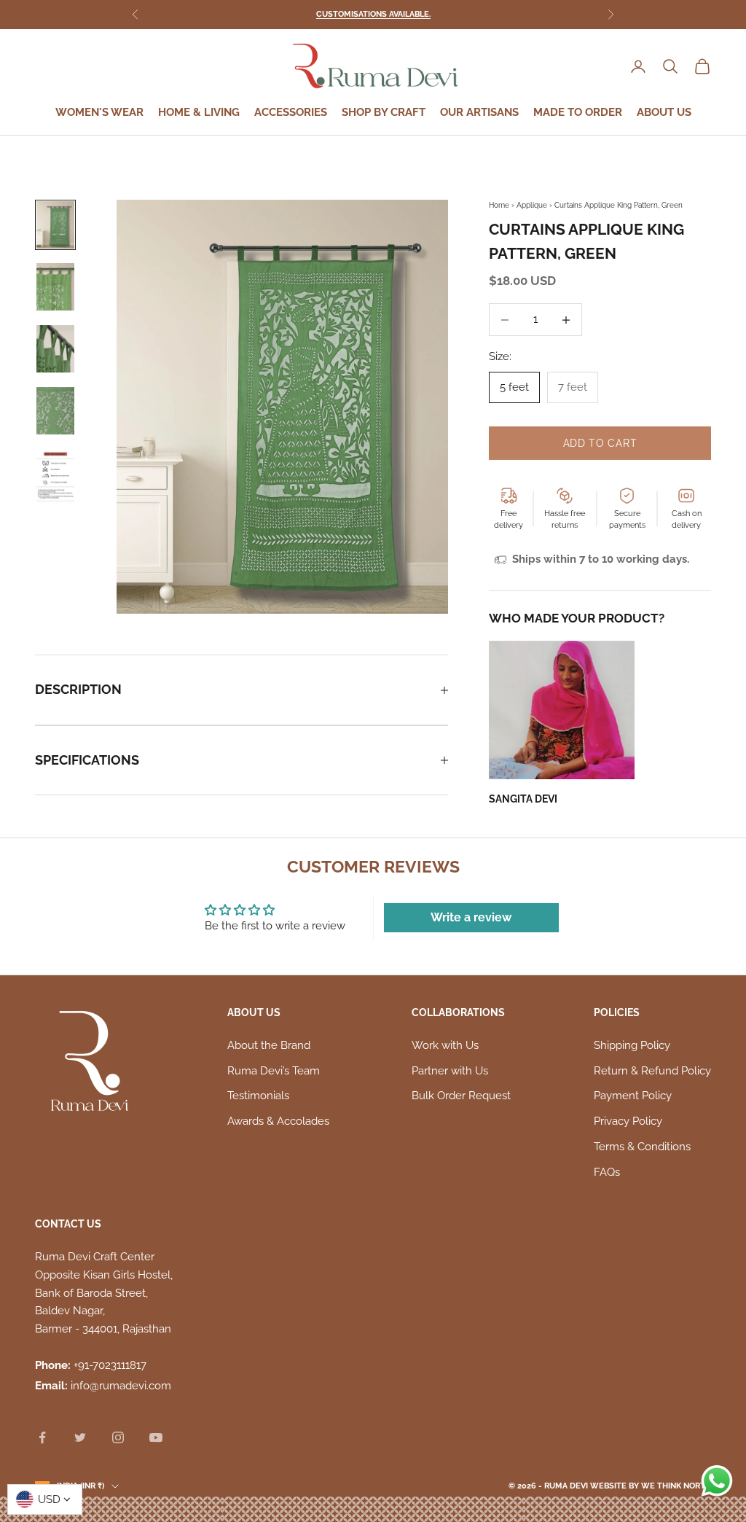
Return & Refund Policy (652, 1070)
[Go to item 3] (55, 349)
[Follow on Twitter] (80, 1437)
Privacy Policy (628, 1121)
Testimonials (258, 1095)
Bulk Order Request (461, 1095)
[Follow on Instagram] (118, 1437)
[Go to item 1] (55, 225)
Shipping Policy (632, 1045)
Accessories (290, 112)
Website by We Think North (650, 1486)
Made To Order (577, 112)
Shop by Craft (383, 112)
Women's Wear (99, 112)
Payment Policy (633, 1095)
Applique (532, 205)
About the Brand (268, 1045)
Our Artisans (479, 112)
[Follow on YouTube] (156, 1437)
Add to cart (600, 443)
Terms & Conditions (642, 1146)
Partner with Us (450, 1070)
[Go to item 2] (55, 287)
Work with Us (445, 1045)
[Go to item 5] (55, 477)
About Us (664, 112)
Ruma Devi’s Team (273, 1070)
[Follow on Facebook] (42, 1437)
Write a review (471, 917)
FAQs (607, 1172)
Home (499, 205)
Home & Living (199, 112)
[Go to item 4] (55, 411)
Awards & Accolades (278, 1121)
